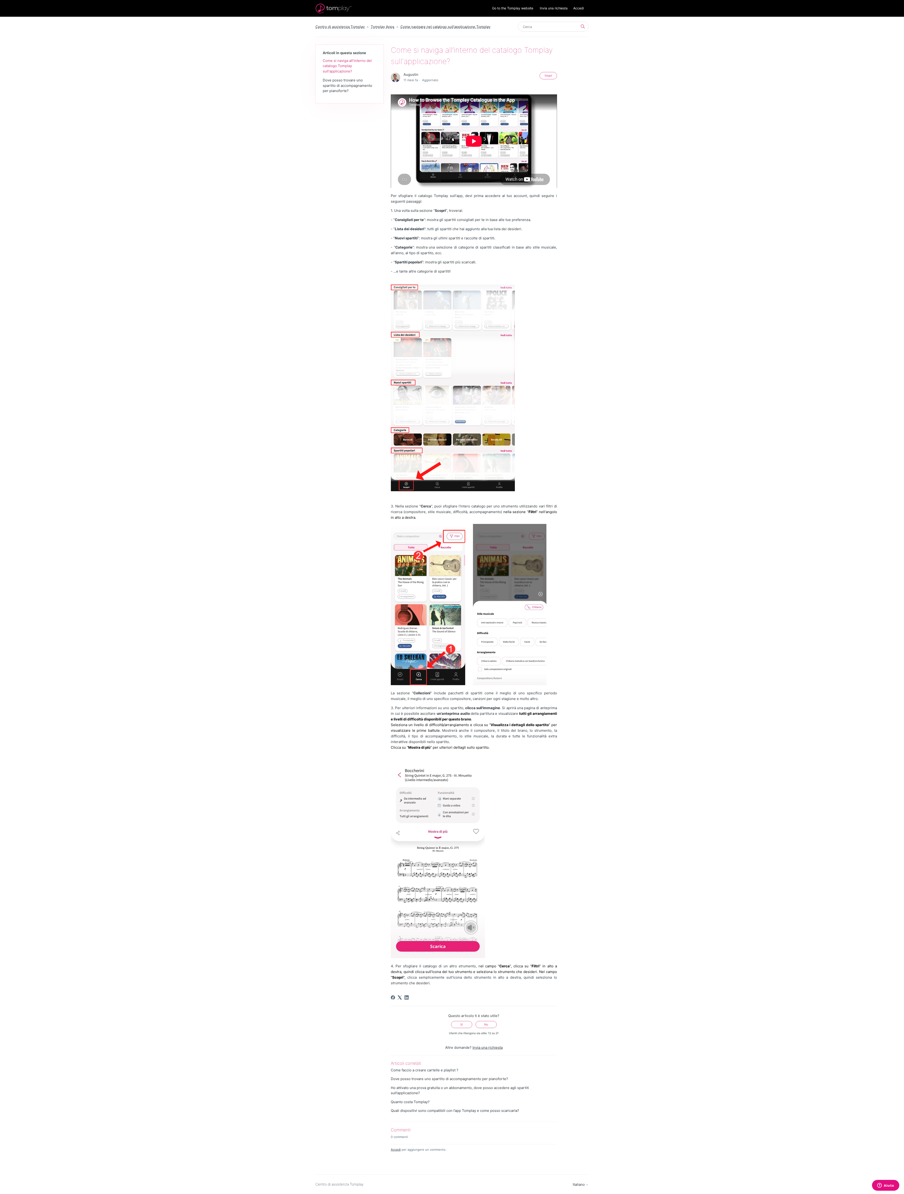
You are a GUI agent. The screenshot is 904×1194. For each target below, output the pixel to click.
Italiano (579, 1184)
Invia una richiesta (554, 8)
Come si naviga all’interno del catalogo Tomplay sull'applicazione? (347, 65)
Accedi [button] (578, 8)
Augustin (411, 74)
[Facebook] (393, 997)
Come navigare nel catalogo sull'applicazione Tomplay (445, 26)
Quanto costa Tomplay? (410, 1102)
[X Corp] (400, 997)
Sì (461, 1024)
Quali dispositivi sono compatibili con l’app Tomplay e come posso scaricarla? (455, 1110)
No (486, 1024)
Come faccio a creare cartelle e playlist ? (424, 1070)
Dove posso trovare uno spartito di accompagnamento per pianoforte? (347, 85)
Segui (548, 75)
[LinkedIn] (406, 997)
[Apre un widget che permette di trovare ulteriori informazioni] (885, 1186)
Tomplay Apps (382, 26)
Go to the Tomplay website (512, 8)
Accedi (396, 1149)
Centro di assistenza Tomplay (340, 26)
